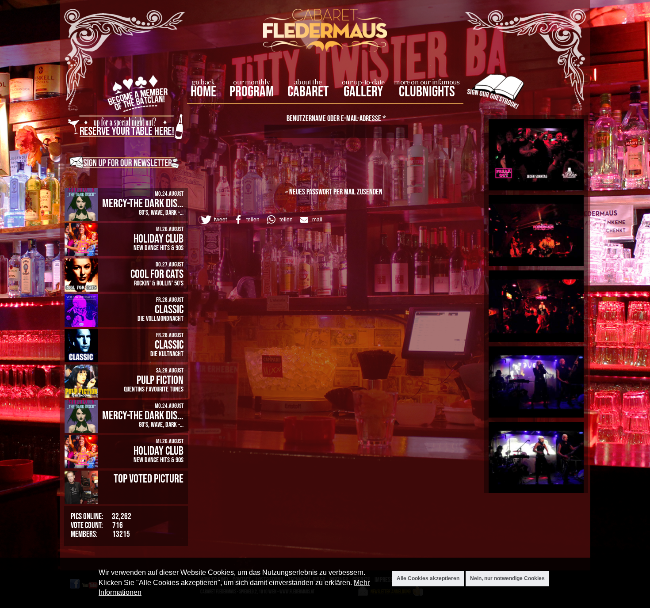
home (203, 92)
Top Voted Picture (149, 479)
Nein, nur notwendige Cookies (507, 578)
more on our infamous (426, 81)
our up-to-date (363, 81)
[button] (213, 219)
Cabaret (308, 92)
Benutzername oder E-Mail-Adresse (336, 118)
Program (251, 92)
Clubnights (427, 92)
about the (307, 81)
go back (203, 81)
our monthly (251, 81)
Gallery (363, 92)
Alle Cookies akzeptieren (428, 578)
